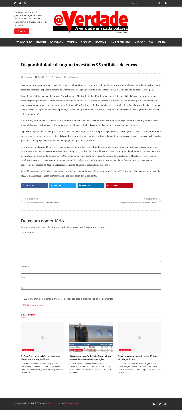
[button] (34, 185)
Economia (72, 42)
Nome (25, 267)
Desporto (86, 42)
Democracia (56, 42)
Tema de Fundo (24, 42)
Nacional (41, 42)
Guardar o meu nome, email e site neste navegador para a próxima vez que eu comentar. (68, 299)
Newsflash (101, 42)
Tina (151, 42)
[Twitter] (20, 3)
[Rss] (25, 3)
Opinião (161, 42)
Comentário (28, 232)
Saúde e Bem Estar (121, 42)
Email (24, 277)
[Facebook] (15, 3)
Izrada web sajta (72, 403)
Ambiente (140, 42)
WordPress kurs (54, 403)
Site (23, 288)
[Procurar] (159, 3)
